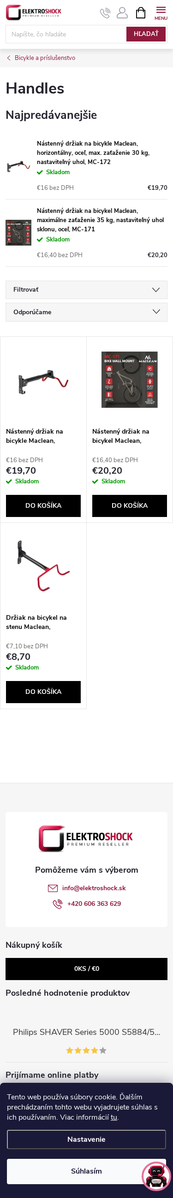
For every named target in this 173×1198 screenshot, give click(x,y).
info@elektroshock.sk (94, 888)
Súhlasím (86, 1171)
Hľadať (146, 34)
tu (114, 1117)
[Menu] (161, 12)
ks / (86, 968)
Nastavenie (86, 1139)
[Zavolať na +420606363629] (105, 13)
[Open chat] (156, 1176)
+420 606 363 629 (94, 903)
